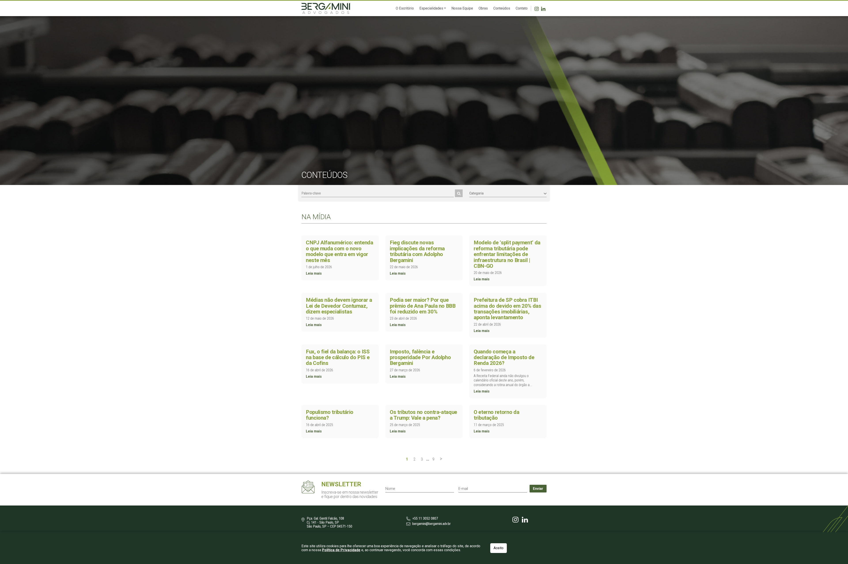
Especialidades (431, 8)
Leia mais (314, 273)
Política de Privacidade (341, 550)
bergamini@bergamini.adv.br (431, 524)
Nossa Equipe (462, 8)
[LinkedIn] (544, 8)
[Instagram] (537, 8)
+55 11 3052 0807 (424, 519)
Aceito (499, 548)
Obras (483, 8)
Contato (522, 8)
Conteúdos (501, 8)
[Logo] (325, 8)
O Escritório (405, 8)
